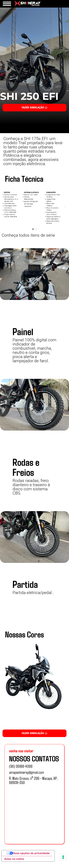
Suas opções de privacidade (31, 853)
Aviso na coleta (14, 858)
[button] (4, 207)
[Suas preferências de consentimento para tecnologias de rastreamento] (63, 857)
